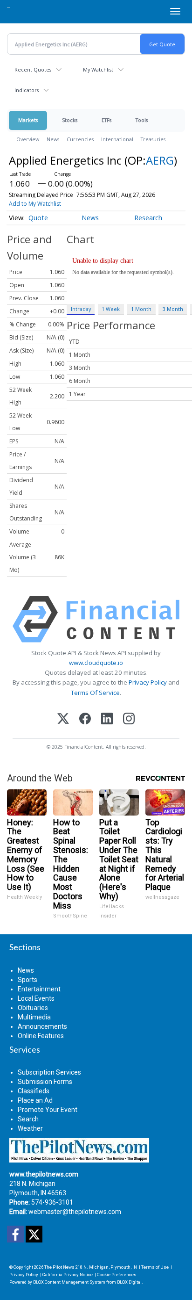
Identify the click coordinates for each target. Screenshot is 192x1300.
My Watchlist (98, 69)
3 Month (173, 308)
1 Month (141, 308)
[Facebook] (85, 719)
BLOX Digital (129, 1282)
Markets (28, 119)
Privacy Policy (148, 682)
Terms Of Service (95, 692)
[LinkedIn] (107, 719)
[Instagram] (128, 719)
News (53, 139)
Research (148, 217)
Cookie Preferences (117, 1274)
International (117, 139)
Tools (142, 119)
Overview (27, 139)
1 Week (111, 308)
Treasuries (153, 139)
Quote (38, 217)
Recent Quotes (32, 69)
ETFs (106, 119)
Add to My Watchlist (35, 204)
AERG (160, 160)
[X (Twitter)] (63, 719)
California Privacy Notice (67, 1274)
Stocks (69, 119)
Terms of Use (155, 1267)
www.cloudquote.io (96, 662)
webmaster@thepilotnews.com (74, 1211)
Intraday (81, 308)
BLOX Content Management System (69, 1282)
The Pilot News (59, 1267)
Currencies (80, 139)
